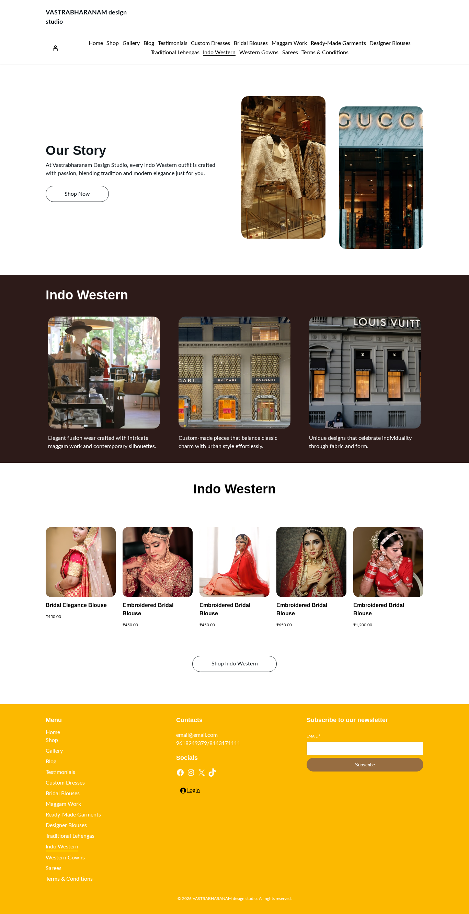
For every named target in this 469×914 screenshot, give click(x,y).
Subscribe (365, 764)
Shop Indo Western (234, 663)
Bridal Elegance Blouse (76, 605)
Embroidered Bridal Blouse (148, 609)
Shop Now (77, 194)
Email (313, 736)
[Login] (55, 48)
